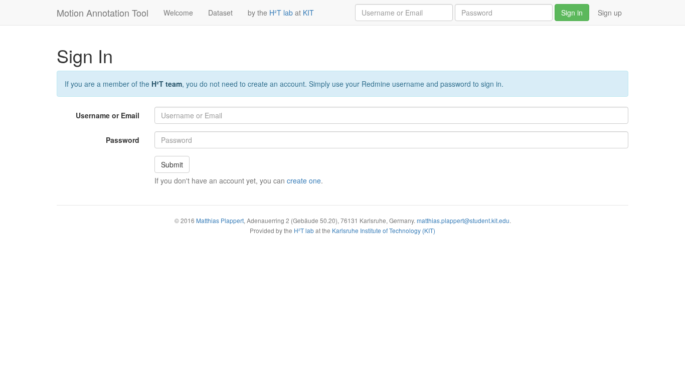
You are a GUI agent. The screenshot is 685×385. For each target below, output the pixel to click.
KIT (308, 13)
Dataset (224, 12)
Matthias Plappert (220, 220)
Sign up (610, 13)
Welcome (182, 12)
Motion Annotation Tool (102, 12)
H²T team (166, 84)
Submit (172, 164)
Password (122, 140)
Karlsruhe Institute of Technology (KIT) (383, 230)
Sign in (572, 13)
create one (304, 180)
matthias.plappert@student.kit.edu (463, 220)
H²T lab (281, 13)
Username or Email (107, 115)
